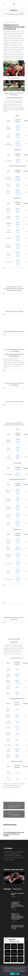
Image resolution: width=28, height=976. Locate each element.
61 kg (17, 709)
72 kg (17, 772)
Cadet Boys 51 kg (18, 499)
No (17, 973)
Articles (10, 12)
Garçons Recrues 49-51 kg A (18, 192)
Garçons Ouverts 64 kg (18, 238)
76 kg (17, 734)
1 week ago (13, 896)
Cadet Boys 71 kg (18, 449)
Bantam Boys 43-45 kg (17, 507)
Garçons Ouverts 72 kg (18, 135)
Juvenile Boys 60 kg (18, 579)
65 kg (17, 687)
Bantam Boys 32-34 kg (17, 523)
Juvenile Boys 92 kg (18, 541)
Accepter (12, 973)
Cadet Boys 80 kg (18, 457)
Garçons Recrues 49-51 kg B (18, 178)
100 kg (17, 721)
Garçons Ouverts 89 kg (18, 210)
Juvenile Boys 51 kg (18, 515)
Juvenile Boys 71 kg (18, 571)
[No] (26, 970)
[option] (14, 832)
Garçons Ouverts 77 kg (18, 224)
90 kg (17, 745)
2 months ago (14, 921)
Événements (7, 830)
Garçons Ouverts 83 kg (18, 127)
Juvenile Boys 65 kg (18, 563)
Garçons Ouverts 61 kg (18, 246)
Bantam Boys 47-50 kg (17, 491)
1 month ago (13, 909)
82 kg (17, 669)
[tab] (7, 889)
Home (6, 12)
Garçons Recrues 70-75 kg (17, 143)
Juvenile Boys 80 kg (18, 441)
